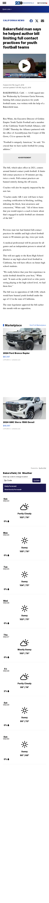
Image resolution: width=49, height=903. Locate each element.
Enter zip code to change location (15, 477)
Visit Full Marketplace (38, 325)
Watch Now (41, 3)
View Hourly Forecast (13, 489)
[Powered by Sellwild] (42, 468)
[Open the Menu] (4, 3)
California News (13, 20)
